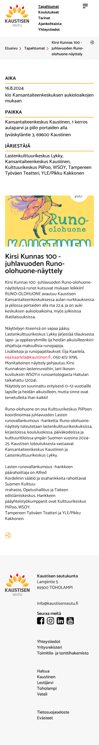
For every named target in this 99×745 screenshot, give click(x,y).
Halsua (43, 671)
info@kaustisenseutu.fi (57, 603)
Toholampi (47, 688)
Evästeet (45, 718)
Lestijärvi (45, 683)
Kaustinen (46, 677)
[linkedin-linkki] (62, 622)
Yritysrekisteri (49, 647)
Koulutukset (48, 12)
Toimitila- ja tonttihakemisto (63, 653)
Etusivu (11, 48)
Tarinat (44, 18)
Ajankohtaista (50, 24)
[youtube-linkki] (71, 622)
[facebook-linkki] (42, 622)
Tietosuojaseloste (53, 712)
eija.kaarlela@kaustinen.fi (27, 357)
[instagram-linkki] (52, 622)
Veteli (42, 694)
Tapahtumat (48, 6)
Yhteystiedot (49, 29)
